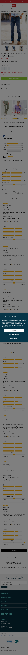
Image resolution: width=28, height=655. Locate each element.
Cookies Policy (6, 326)
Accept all (14, 330)
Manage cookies (14, 338)
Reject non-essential (14, 334)
